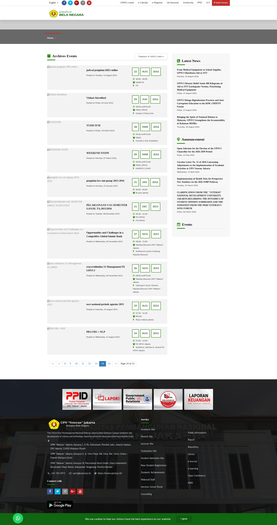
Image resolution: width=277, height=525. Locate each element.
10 (76, 364)
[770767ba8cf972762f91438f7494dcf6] (198, 399)
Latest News (190, 61)
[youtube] (89, 2)
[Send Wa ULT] (18, 518)
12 (89, 364)
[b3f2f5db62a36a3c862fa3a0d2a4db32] (107, 399)
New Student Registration (154, 465)
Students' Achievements (153, 472)
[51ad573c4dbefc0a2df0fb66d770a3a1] (168, 399)
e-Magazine (157, 3)
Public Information (197, 433)
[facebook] (64, 2)
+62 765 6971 (58, 473)
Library (191, 454)
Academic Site (148, 430)
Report (191, 440)
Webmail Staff (148, 480)
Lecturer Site (147, 444)
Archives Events (64, 56)
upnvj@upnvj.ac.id (82, 473)
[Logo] (66, 13)
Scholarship (188, 3)
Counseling (146, 494)
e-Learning (193, 469)
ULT (208, 3)
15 (109, 364)
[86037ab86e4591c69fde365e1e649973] (76, 399)
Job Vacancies (173, 3)
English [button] (53, 3)
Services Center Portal (152, 487)
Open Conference (196, 476)
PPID (199, 3)
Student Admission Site (152, 458)
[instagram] (82, 2)
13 (96, 364)
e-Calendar (143, 3)
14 (102, 364)
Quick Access (221, 3)
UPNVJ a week (127, 3)
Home (50, 38)
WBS (190, 483)
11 (83, 364)
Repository (193, 447)
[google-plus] (76, 2)
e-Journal (192, 461)
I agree (184, 519)
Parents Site (147, 437)
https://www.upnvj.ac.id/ (110, 473)
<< (53, 364)
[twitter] (70, 2)
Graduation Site (148, 451)
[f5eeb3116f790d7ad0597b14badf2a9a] (137, 399)
